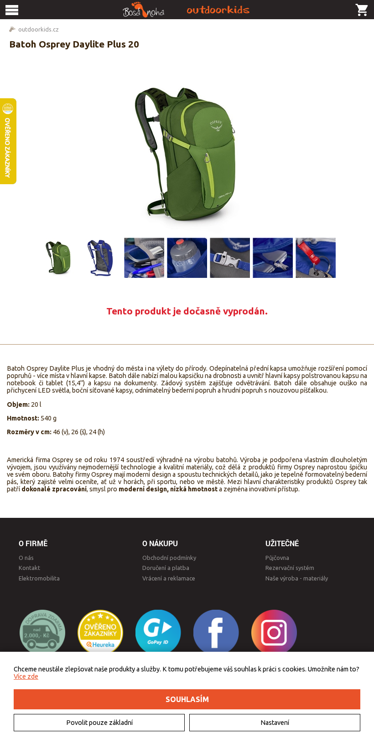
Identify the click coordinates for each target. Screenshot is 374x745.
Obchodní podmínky (169, 557)
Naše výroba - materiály (296, 578)
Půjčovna (277, 557)
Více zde (26, 676)
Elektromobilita (39, 578)
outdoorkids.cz (38, 29)
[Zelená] (58, 258)
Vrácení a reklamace (168, 578)
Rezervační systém (289, 567)
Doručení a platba (165, 567)
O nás (26, 557)
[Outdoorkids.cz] (187, 9)
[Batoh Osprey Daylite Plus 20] (187, 155)
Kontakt (29, 567)
